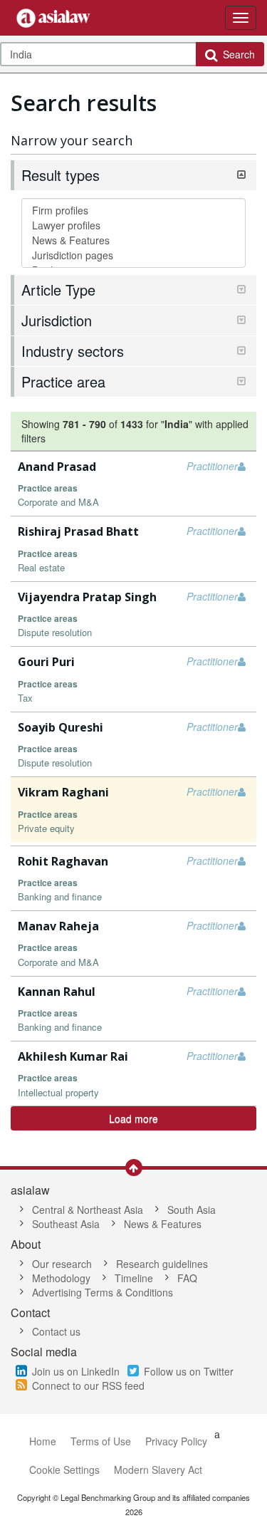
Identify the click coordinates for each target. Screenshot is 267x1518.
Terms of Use (100, 1441)
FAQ (187, 1278)
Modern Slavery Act (158, 1469)
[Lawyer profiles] (133, 225)
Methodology (61, 1278)
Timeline (134, 1278)
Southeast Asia (66, 1224)
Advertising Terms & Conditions (102, 1292)
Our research (62, 1264)
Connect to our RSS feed (88, 1385)
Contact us (56, 1331)
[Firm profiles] (133, 210)
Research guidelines (162, 1264)
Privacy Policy (176, 1441)
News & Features (162, 1224)
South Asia (191, 1209)
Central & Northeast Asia (87, 1209)
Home (42, 1441)
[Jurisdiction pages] (133, 255)
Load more (133, 1118)
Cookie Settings (64, 1469)
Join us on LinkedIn (76, 1371)
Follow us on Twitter (189, 1371)
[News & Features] (133, 240)
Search (236, 54)
